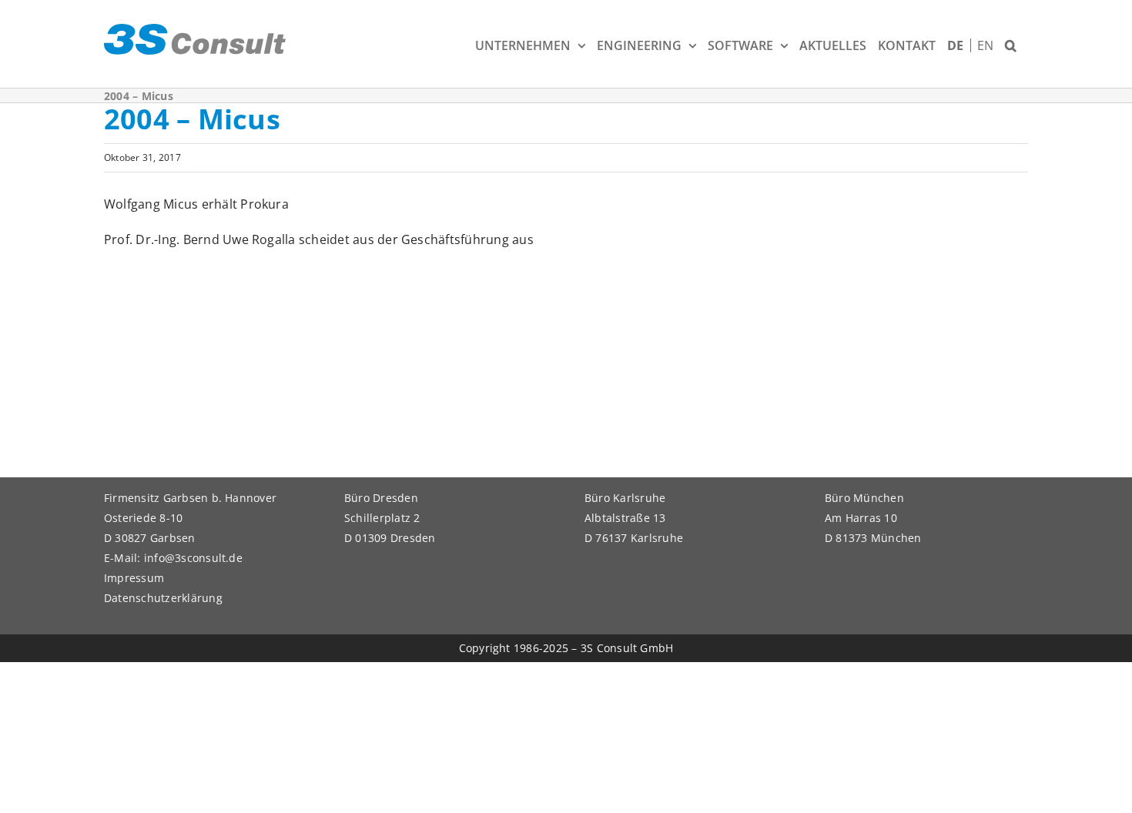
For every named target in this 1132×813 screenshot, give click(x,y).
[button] (1010, 44)
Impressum (134, 577)
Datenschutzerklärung (163, 598)
